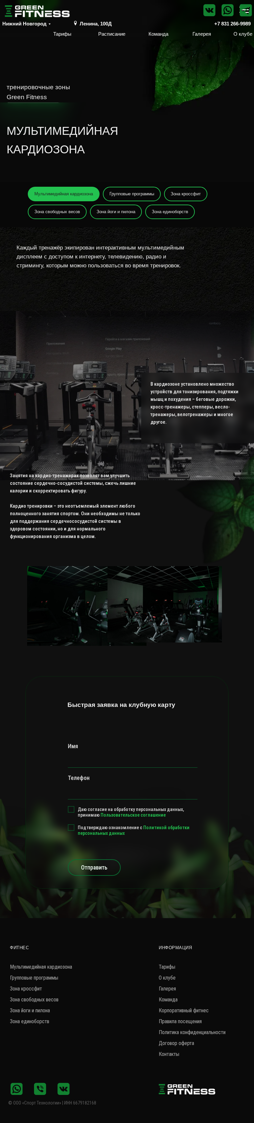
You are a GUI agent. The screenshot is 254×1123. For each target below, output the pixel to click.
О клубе (242, 34)
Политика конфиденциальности (192, 1032)
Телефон (79, 777)
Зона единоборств (170, 211)
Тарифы (62, 34)
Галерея (201, 34)
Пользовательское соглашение (133, 815)
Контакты (169, 1054)
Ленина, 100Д (96, 23)
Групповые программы (131, 193)
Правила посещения (180, 1021)
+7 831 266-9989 (232, 23)
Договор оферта (176, 1043)
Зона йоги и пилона (116, 211)
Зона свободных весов (57, 211)
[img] (75, 23)
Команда (158, 34)
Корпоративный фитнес (184, 1010)
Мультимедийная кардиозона (63, 193)
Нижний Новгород (24, 23)
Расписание (111, 34)
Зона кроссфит (186, 193)
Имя (73, 746)
